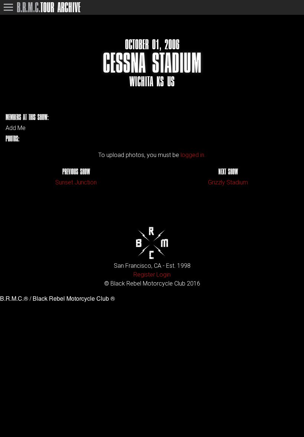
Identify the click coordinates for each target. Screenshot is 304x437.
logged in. (193, 155)
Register (144, 274)
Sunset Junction (76, 182)
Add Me (16, 128)
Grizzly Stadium (228, 182)
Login (163, 274)
